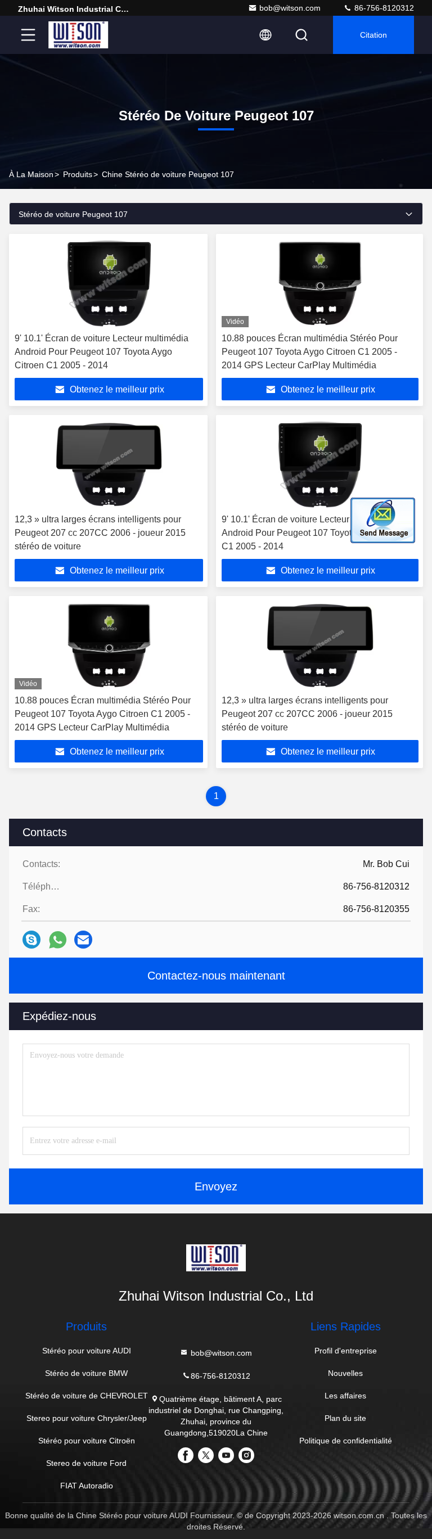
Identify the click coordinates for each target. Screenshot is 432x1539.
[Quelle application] (57, 939)
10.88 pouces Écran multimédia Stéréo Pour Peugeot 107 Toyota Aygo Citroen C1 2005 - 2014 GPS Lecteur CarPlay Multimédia (310, 351)
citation (373, 34)
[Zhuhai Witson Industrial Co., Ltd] (78, 34)
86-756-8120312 (383, 7)
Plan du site (345, 1418)
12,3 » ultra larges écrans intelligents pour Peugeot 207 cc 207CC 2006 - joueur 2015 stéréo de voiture (100, 532)
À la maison (31, 174)
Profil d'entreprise (345, 1350)
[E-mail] (83, 939)
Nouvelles (345, 1373)
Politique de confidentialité (345, 1440)
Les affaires (345, 1395)
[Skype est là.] (31, 939)
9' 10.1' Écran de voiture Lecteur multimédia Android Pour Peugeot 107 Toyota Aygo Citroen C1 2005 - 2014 (101, 351)
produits (77, 174)
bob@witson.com (290, 7)
